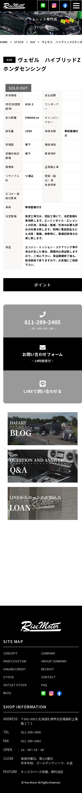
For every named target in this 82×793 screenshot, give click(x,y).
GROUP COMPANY (54, 661)
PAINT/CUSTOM (14, 661)
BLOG (7, 693)
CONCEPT (10, 653)
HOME (4, 42)
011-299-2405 (31, 732)
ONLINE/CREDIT (14, 669)
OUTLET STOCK (15, 685)
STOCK (19, 42)
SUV (32, 42)
